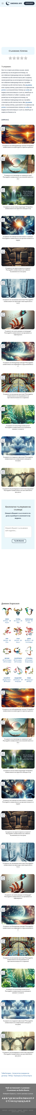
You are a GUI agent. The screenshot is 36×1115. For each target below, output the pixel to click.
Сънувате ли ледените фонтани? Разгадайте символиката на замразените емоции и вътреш (18, 458)
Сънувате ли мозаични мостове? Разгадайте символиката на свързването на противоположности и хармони (18, 395)
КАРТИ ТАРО (15, 1111)
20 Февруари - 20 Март (29, 679)
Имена (25, 1110)
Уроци (22, 1111)
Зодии (20, 1110)
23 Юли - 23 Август (18, 640)
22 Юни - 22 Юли (7, 640)
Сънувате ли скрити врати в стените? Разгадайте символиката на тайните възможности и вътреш (18, 269)
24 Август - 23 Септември (29, 640)
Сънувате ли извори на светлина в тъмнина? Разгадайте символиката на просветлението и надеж (18, 238)
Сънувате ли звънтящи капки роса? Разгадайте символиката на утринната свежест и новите (18, 427)
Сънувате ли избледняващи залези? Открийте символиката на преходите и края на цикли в (18, 146)
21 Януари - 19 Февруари (18, 679)
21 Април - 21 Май (18, 620)
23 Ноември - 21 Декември (29, 660)
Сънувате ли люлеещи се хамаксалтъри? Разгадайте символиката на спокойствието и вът (18, 177)
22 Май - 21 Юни (29, 620)
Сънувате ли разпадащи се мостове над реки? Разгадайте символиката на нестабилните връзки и (18, 490)
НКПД (10, 1076)
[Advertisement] (18, 28)
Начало (4, 1110)
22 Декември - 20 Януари (7, 679)
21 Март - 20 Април (7, 620)
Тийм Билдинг (6, 1073)
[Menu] (2, 3)
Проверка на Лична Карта (23, 1076)
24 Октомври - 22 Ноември (18, 660)
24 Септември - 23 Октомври (7, 660)
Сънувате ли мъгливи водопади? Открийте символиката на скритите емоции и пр (18, 207)
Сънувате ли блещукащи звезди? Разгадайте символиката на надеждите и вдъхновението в (18, 364)
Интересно (12, 1110)
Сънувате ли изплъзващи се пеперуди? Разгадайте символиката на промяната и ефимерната (18, 332)
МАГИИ (31, 1110)
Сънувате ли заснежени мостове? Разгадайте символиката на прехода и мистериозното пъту (18, 301)
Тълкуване (19, 541)
